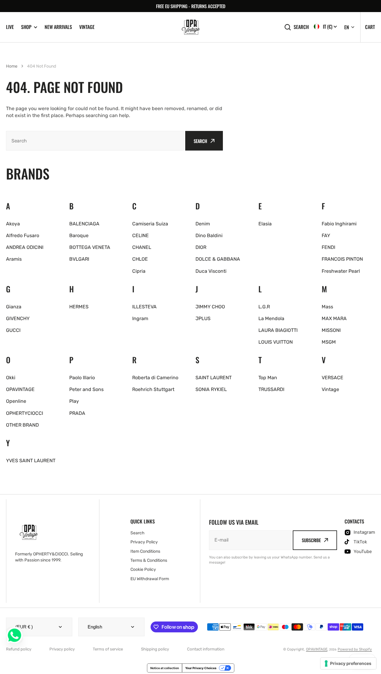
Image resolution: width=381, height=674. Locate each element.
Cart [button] (370, 26)
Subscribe (311, 540)
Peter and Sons (86, 389)
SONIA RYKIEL (211, 389)
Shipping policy (155, 649)
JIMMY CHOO (210, 307)
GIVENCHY (18, 318)
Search (301, 27)
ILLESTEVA (144, 307)
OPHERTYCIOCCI (24, 413)
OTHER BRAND (22, 425)
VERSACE (332, 377)
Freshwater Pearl (341, 271)
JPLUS (203, 318)
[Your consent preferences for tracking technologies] (348, 663)
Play (74, 401)
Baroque (79, 235)
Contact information (205, 649)
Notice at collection (164, 668)
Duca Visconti (210, 271)
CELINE (140, 235)
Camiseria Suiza (150, 224)
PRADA (77, 413)
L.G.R (264, 307)
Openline (16, 401)
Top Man (267, 377)
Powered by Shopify (355, 649)
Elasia (265, 224)
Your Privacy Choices (201, 668)
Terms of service (108, 649)
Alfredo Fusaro (22, 235)
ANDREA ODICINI (24, 247)
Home (11, 66)
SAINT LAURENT (213, 377)
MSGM (329, 342)
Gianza (13, 307)
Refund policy (18, 649)
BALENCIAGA (84, 224)
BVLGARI (79, 259)
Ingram (140, 318)
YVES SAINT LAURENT (30, 460)
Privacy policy (62, 649)
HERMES (79, 307)
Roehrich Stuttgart (153, 389)
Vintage (87, 26)
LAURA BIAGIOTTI (278, 330)
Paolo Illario (82, 377)
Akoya (13, 224)
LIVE (10, 26)
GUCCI (13, 330)
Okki (10, 377)
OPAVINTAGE (20, 389)
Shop (26, 27)
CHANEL (141, 247)
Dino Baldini (209, 235)
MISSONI (331, 330)
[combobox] (95, 141)
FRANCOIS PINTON (342, 259)
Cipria (138, 271)
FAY (326, 235)
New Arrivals (58, 26)
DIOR (200, 247)
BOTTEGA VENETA (89, 247)
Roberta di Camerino (155, 377)
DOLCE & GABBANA (217, 259)
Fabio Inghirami (339, 224)
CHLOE (140, 259)
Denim (202, 224)
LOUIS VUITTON (275, 342)
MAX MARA (334, 318)
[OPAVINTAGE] (190, 27)
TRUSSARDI (271, 389)
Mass (327, 307)
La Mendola (271, 318)
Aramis (14, 259)
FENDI (328, 247)
